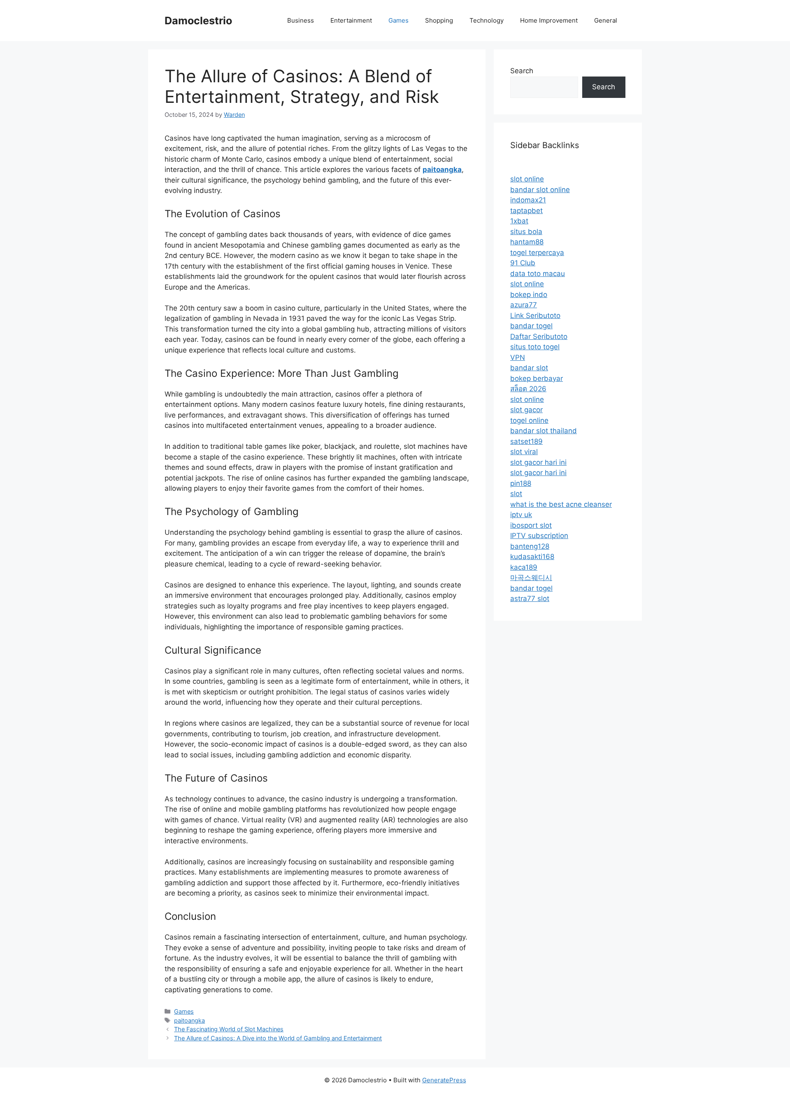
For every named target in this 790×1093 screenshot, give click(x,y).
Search (521, 71)
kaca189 (523, 567)
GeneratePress (444, 1080)
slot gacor (526, 410)
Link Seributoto (535, 315)
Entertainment (351, 20)
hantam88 (527, 242)
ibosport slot (531, 525)
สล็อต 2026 (528, 389)
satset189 (526, 441)
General (605, 20)
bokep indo (528, 294)
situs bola (526, 231)
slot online (527, 179)
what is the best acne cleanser (561, 504)
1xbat (519, 221)
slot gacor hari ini (538, 462)
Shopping (439, 20)
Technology (486, 20)
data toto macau (537, 273)
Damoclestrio (198, 20)
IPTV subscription (539, 535)
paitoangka (189, 1020)
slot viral (524, 452)
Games (398, 20)
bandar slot (529, 368)
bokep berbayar (536, 378)
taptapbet (526, 211)
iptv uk (521, 515)
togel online (529, 420)
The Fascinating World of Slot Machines (228, 1029)
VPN (517, 357)
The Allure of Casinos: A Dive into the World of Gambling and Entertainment (278, 1038)
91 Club (522, 263)
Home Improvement (549, 20)
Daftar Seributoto (538, 336)
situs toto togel (535, 347)
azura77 (523, 305)
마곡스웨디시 (531, 577)
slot (516, 494)
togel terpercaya (537, 252)
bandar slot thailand (543, 431)
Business (300, 20)
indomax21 (528, 200)
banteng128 (529, 546)
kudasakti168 (532, 556)
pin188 (520, 483)
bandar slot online (540, 190)
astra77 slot (529, 598)
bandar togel (531, 326)
